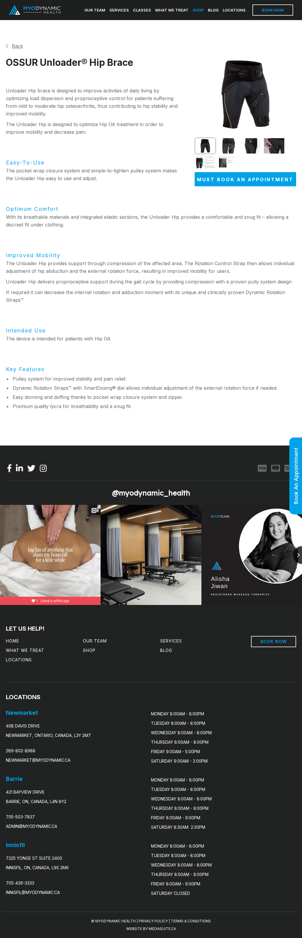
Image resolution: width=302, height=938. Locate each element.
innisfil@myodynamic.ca (33, 892)
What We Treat (171, 10)
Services (119, 10)
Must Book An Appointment (245, 179)
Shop (198, 10)
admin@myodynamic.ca (31, 826)
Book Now (273, 10)
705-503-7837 (20, 816)
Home (12, 640)
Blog (213, 10)
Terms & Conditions (191, 921)
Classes (142, 10)
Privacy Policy (153, 921)
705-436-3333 (20, 882)
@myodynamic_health (151, 492)
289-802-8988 (20, 750)
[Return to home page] (34, 10)
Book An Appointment (296, 476)
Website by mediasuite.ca (151, 928)
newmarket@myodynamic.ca (38, 760)
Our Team (94, 10)
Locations (234, 10)
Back (17, 46)
